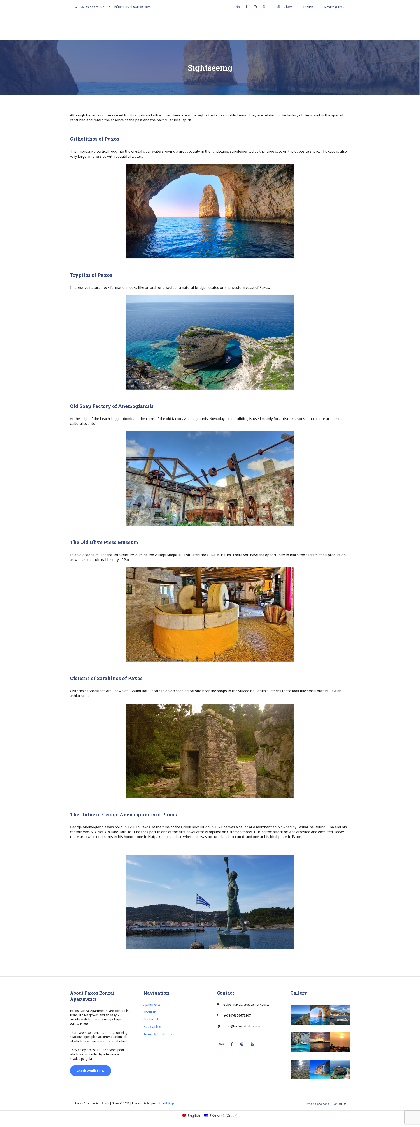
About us (150, 1012)
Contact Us (151, 1019)
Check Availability (91, 1071)
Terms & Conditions (158, 1034)
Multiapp (170, 1103)
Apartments (152, 1004)
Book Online (152, 1027)
